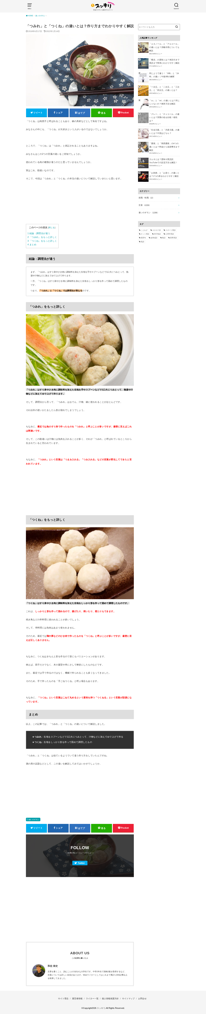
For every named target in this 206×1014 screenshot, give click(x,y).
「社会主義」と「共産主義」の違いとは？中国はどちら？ (164, 131)
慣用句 (143, 238)
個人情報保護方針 (110, 998)
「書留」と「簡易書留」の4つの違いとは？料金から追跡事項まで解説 (164, 146)
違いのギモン (34, 820)
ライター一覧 (92, 998)
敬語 (164, 238)
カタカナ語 (156, 230)
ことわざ (144, 230)
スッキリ (101, 1008)
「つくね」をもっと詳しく (42, 241)
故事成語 (154, 238)
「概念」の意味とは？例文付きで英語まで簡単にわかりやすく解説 (164, 61)
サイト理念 (63, 998)
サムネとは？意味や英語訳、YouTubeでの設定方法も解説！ (163, 161)
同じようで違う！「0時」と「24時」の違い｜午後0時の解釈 (164, 75)
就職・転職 (146, 198)
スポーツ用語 (171, 230)
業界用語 (173, 238)
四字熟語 (157, 234)
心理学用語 (170, 234)
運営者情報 (77, 998)
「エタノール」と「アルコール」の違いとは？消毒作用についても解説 (164, 47)
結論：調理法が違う (38, 233)
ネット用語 (145, 234)
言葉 (144, 205)
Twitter (81, 863)
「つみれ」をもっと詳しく (42, 237)
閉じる (52, 227)
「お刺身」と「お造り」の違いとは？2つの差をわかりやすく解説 (164, 174)
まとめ (31, 244)
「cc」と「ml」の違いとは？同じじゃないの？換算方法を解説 (164, 102)
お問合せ (142, 998)
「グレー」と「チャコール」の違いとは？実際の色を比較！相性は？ (164, 117)
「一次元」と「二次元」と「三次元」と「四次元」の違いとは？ (164, 88)
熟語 (142, 242)
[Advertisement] (80, 204)
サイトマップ (128, 998)
